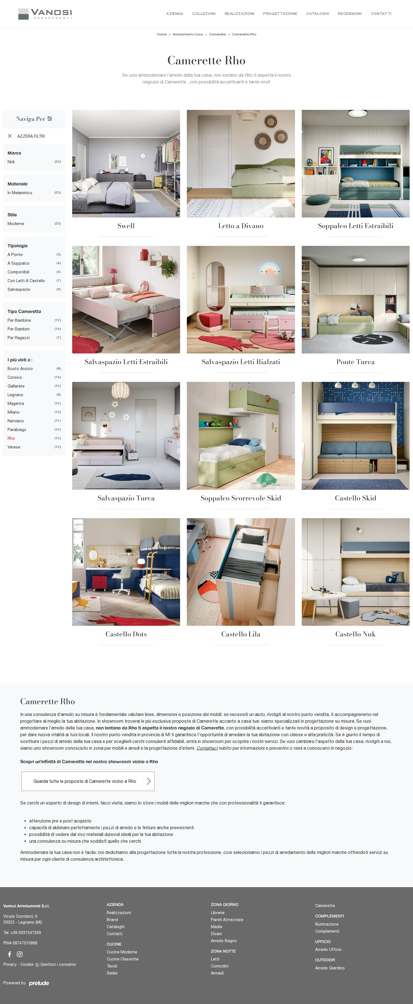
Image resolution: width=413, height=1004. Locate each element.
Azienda (174, 13)
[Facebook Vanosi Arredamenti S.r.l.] (8, 953)
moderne (16, 223)
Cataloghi (317, 13)
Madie (216, 926)
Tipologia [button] (18, 245)
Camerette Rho (244, 34)
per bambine (19, 320)
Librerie (217, 912)
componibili (18, 272)
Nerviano (16, 421)
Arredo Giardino (330, 968)
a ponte (15, 254)
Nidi (11, 162)
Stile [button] (12, 214)
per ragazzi (19, 338)
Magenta (16, 403)
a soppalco (19, 263)
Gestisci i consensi (58, 964)
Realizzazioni (239, 13)
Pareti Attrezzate (227, 919)
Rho (11, 438)
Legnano (15, 395)
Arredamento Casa (188, 34)
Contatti (381, 13)
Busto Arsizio (20, 368)
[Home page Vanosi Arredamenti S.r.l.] (53, 14)
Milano (14, 412)
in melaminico (20, 193)
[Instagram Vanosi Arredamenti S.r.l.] (17, 953)
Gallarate (16, 386)
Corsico (15, 377)
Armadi (217, 973)
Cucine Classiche (123, 959)
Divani (216, 934)
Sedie (112, 973)
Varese (14, 447)
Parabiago (17, 429)
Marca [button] (14, 152)
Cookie (27, 964)
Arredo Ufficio (328, 949)
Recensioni (350, 13)
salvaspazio (19, 289)
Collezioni (204, 13)
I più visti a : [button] (20, 359)
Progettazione (280, 13)
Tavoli (112, 966)
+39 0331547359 (25, 932)
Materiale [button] (18, 183)
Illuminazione (327, 924)
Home (162, 34)
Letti (215, 959)
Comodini (219, 966)
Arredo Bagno (224, 941)
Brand (112, 919)
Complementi (327, 931)
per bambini (19, 329)
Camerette (217, 34)
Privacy (10, 964)
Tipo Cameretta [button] (24, 311)
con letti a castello (26, 280)
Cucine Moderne (122, 952)
